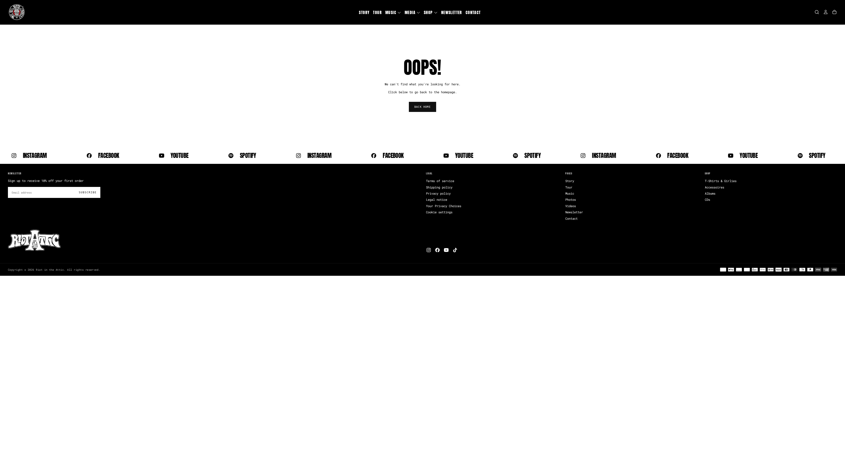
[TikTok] (455, 250)
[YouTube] (446, 250)
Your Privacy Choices (443, 206)
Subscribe (88, 192)
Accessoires (714, 187)
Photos (570, 199)
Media (410, 12)
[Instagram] (428, 250)
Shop (428, 12)
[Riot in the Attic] (34, 240)
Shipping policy (439, 187)
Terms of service (440, 181)
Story (364, 12)
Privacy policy (438, 193)
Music (390, 12)
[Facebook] (437, 250)
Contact (473, 12)
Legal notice (436, 199)
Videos (570, 206)
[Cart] (834, 12)
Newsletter (451, 12)
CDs (707, 199)
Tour (377, 12)
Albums (710, 193)
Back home (422, 106)
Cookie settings (439, 212)
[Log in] (825, 12)
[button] (816, 12)
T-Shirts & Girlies (721, 181)
